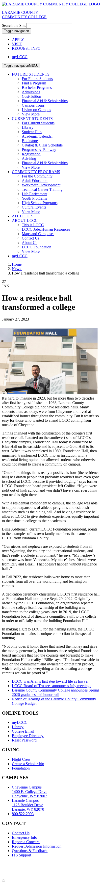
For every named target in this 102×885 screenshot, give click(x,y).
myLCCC (19, 57)
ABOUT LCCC (25, 220)
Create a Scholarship (28, 764)
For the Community (37, 176)
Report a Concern (26, 842)
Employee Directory (28, 736)
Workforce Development (41, 185)
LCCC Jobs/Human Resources (46, 229)
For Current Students (38, 123)
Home (17, 264)
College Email (23, 731)
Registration (31, 154)
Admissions (31, 92)
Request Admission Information (36, 846)
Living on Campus (36, 110)
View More (31, 114)
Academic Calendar (37, 136)
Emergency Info (24, 837)
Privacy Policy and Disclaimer (49, 863)
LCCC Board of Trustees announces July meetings (51, 686)
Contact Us (30, 238)
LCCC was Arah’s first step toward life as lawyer (50, 681)
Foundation (21, 768)
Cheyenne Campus (29, 791)
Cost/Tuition (31, 96)
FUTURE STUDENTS (31, 74)
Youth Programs (34, 198)
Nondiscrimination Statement (24, 868)
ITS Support (21, 855)
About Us (29, 243)
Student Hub (32, 132)
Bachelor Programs (37, 87)
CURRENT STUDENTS (32, 118)
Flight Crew (21, 759)
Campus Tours (33, 105)
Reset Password (24, 740)
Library (27, 127)
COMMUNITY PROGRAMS (36, 172)
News (17, 269)
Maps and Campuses (38, 234)
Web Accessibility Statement (72, 868)
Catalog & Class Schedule (42, 145)
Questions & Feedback (30, 851)
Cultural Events (34, 207)
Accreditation (12, 863)
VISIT (17, 44)
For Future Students (37, 79)
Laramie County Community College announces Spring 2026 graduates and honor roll (55, 692)
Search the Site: (14, 25)
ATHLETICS (22, 216)
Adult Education (35, 180)
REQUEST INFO (26, 48)
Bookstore (30, 141)
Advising (29, 158)
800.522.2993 (23, 814)
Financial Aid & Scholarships (45, 101)
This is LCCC (33, 225)
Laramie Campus (28, 804)
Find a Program (34, 83)
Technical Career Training (42, 189)
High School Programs (39, 203)
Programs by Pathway (39, 149)
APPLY (18, 39)
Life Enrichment (34, 194)
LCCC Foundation (36, 247)
